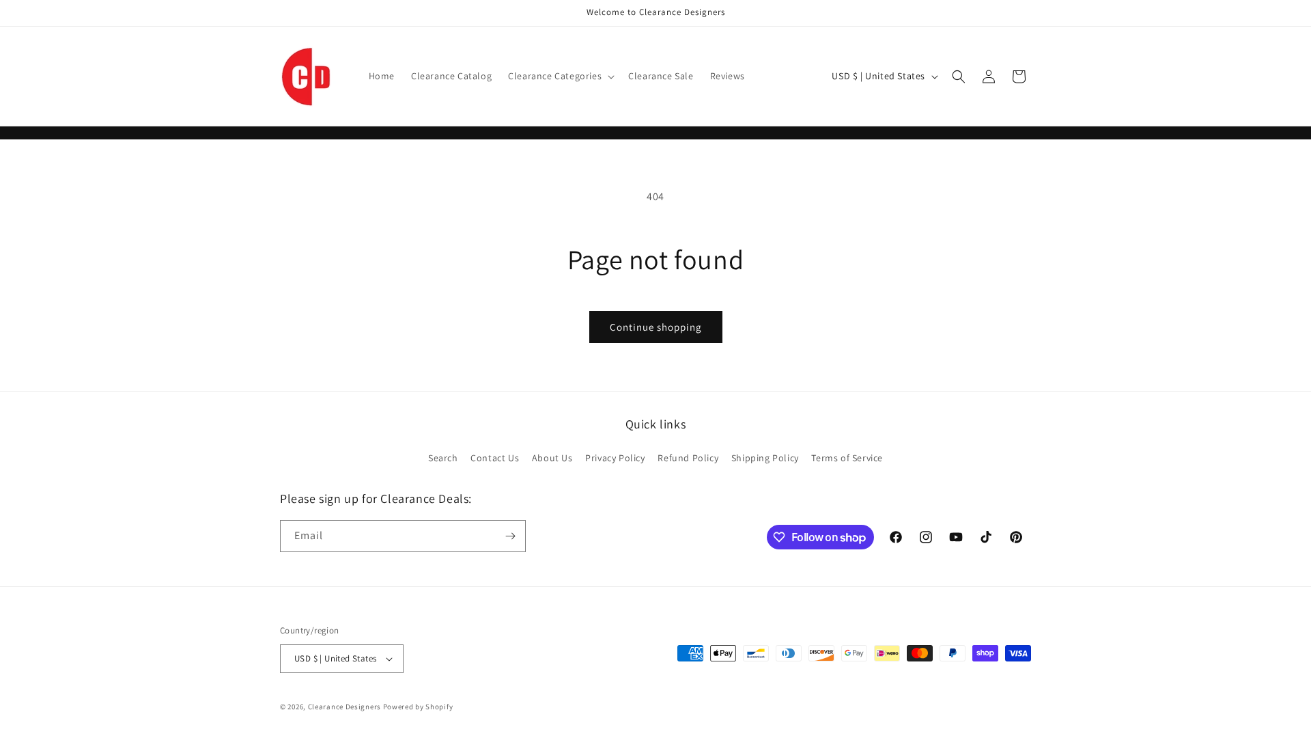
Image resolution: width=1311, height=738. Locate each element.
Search (443, 458)
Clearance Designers (344, 706)
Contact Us (494, 458)
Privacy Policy (615, 458)
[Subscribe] (510, 536)
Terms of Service (847, 458)
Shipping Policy (765, 458)
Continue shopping (656, 326)
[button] (560, 76)
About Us (552, 458)
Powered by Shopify (418, 706)
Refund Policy (688, 458)
